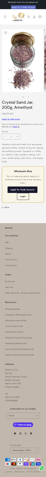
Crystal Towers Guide (14, 326)
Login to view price (11, 119)
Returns (8, 254)
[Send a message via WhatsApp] (42, 468)
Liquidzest (9, 472)
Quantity (5, 131)
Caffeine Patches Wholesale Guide (19, 355)
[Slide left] (17, 97)
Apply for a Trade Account (23, 7)
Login (23, 196)
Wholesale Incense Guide (15, 320)
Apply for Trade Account (22, 189)
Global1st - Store (21, 468)
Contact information (33, 472)
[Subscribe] (37, 416)
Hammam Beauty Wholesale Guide (19, 349)
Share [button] (6, 207)
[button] (5, 17)
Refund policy (19, 472)
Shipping (9, 248)
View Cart (9, 287)
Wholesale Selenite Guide (15, 343)
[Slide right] (28, 97)
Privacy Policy (11, 259)
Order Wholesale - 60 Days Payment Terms (23, 293)
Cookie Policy (11, 265)
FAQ (7, 242)
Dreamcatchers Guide (14, 332)
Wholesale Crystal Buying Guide (18, 337)
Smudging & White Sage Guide (18, 314)
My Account (10, 281)
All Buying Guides (12, 309)
